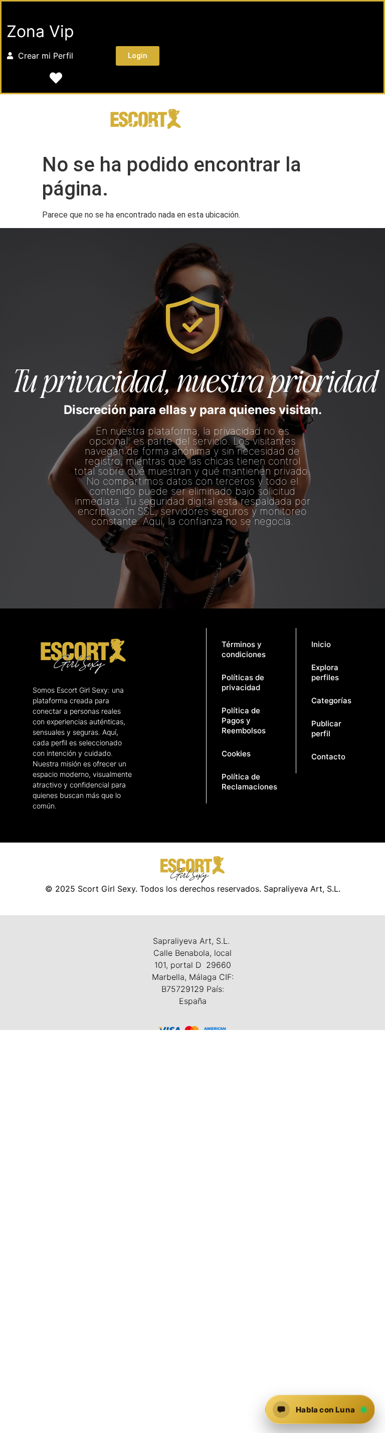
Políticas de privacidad (243, 682)
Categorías (331, 700)
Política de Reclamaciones (249, 781)
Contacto (328, 756)
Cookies (236, 753)
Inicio (321, 644)
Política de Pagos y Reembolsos (244, 720)
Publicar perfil (326, 728)
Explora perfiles (325, 672)
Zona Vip (40, 31)
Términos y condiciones (244, 649)
